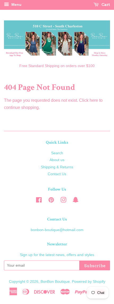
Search (57, 153)
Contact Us (57, 174)
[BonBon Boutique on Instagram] (63, 201)
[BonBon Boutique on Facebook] (39, 201)
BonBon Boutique (55, 282)
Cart (105, 4)
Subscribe (95, 265)
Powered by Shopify (88, 282)
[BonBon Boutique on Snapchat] (75, 201)
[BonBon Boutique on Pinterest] (51, 201)
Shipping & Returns (57, 167)
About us (57, 160)
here (94, 100)
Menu (15, 4)
